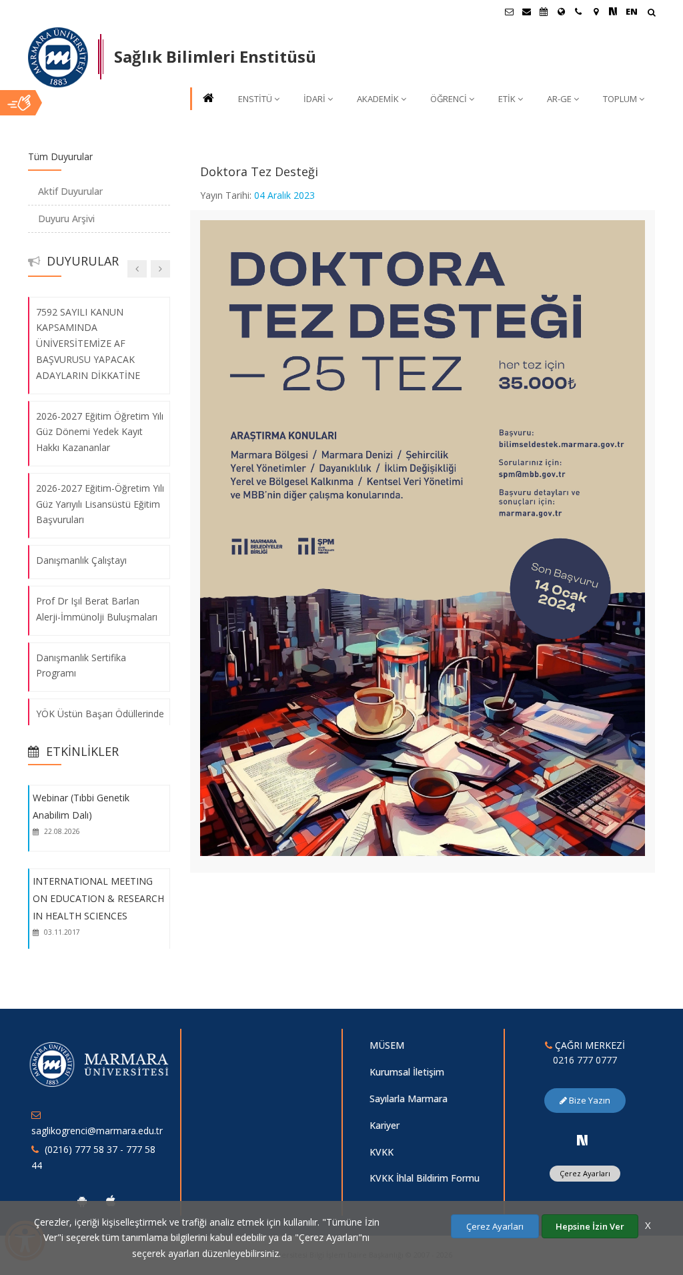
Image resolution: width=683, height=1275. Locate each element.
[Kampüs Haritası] (595, 11)
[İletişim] (578, 11)
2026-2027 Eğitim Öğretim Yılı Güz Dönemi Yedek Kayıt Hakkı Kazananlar (99, 431)
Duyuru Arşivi (66, 218)
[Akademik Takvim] (543, 11)
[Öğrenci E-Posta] (509, 11)
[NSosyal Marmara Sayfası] (613, 11)
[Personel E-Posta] (526, 11)
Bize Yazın (588, 1100)
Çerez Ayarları (585, 1173)
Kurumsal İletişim (407, 1072)
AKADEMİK (378, 99)
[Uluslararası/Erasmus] (561, 11)
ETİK (507, 99)
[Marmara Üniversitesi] (58, 57)
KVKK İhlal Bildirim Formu (425, 1178)
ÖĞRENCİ (448, 99)
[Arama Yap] (651, 13)
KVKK (382, 1152)
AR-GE (559, 99)
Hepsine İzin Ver (590, 1226)
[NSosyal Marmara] (582, 1140)
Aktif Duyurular (70, 191)
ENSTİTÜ (255, 99)
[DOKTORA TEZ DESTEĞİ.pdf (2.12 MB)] (423, 536)
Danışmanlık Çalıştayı (81, 560)
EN (632, 11)
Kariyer (385, 1125)
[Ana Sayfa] (207, 99)
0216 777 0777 (585, 1059)
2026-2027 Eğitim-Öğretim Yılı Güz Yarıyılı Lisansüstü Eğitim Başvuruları (100, 504)
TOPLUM (620, 99)
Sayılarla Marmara (409, 1098)
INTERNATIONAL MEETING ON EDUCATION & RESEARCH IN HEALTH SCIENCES (98, 898)
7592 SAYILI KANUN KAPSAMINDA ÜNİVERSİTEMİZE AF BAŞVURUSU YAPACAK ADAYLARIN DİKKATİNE (88, 343)
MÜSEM (387, 1045)
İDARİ (314, 99)
